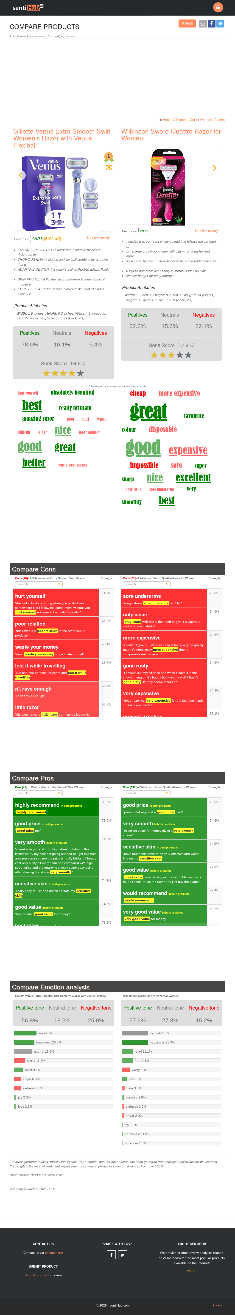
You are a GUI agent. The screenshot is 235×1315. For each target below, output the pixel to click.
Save (189, 23)
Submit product (36, 1275)
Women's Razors (212, 119)
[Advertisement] (117, 80)
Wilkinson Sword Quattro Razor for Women (171, 134)
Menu (218, 7)
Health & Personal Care (180, 119)
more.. (191, 1270)
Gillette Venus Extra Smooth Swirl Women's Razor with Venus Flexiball (61, 138)
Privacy (217, 1305)
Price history (101, 238)
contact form (54, 1253)
